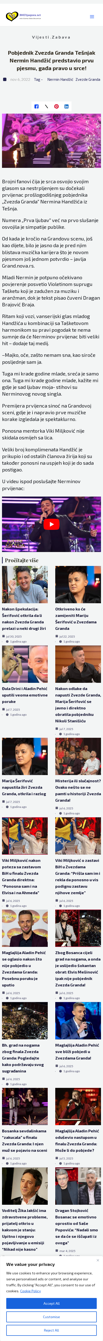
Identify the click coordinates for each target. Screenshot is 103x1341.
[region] (51, 1298)
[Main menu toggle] (92, 17)
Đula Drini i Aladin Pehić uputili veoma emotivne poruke (25, 695)
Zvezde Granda (88, 79)
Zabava (61, 37)
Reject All (51, 1330)
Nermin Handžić (60, 79)
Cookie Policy (30, 1291)
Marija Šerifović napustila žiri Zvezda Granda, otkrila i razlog (24, 787)
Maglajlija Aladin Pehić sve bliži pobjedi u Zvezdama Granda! (77, 1051)
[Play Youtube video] (51, 524)
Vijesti (41, 37)
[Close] (98, 1260)
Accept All (52, 1303)
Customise (51, 1317)
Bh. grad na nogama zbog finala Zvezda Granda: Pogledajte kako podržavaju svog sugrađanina (23, 1058)
